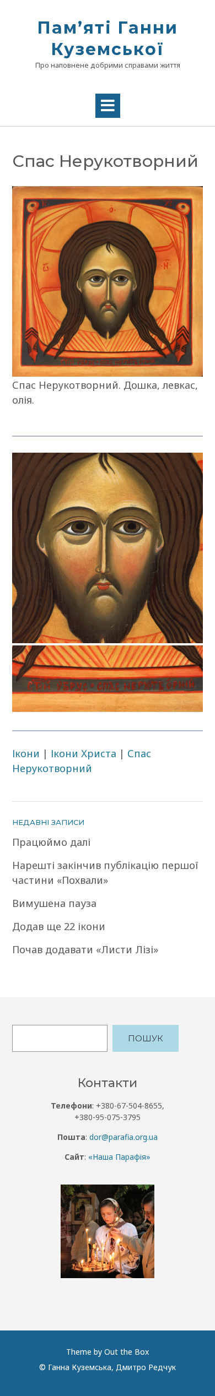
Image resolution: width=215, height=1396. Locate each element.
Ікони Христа (83, 753)
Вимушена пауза (54, 903)
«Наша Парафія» (119, 1156)
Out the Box (126, 1351)
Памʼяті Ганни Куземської (107, 38)
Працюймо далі (51, 842)
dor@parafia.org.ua (123, 1137)
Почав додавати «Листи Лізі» (85, 949)
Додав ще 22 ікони (58, 926)
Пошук (145, 1038)
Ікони (26, 753)
